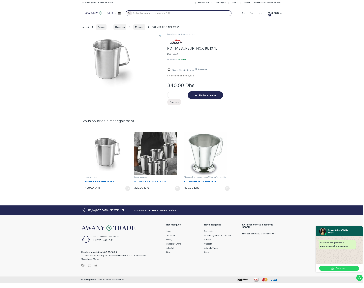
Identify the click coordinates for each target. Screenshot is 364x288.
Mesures (139, 27)
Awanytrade (90, 279)
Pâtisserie (208, 231)
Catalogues (221, 3)
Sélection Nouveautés (217, 177)
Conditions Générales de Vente (268, 3)
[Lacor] (175, 41)
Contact (246, 3)
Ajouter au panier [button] (127, 188)
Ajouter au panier (207, 95)
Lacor (169, 34)
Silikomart (170, 235)
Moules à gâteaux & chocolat (217, 235)
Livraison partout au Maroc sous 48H (259, 233)
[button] (160, 36)
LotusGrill (170, 248)
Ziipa (168, 252)
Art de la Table (211, 248)
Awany (169, 239)
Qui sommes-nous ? (203, 3)
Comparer (202, 69)
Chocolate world (173, 244)
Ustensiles (120, 27)
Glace (206, 252)
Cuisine (101, 27)
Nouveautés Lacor (188, 34)
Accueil (85, 27)
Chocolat (208, 244)
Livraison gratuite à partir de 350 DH (98, 3)
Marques (234, 3)
